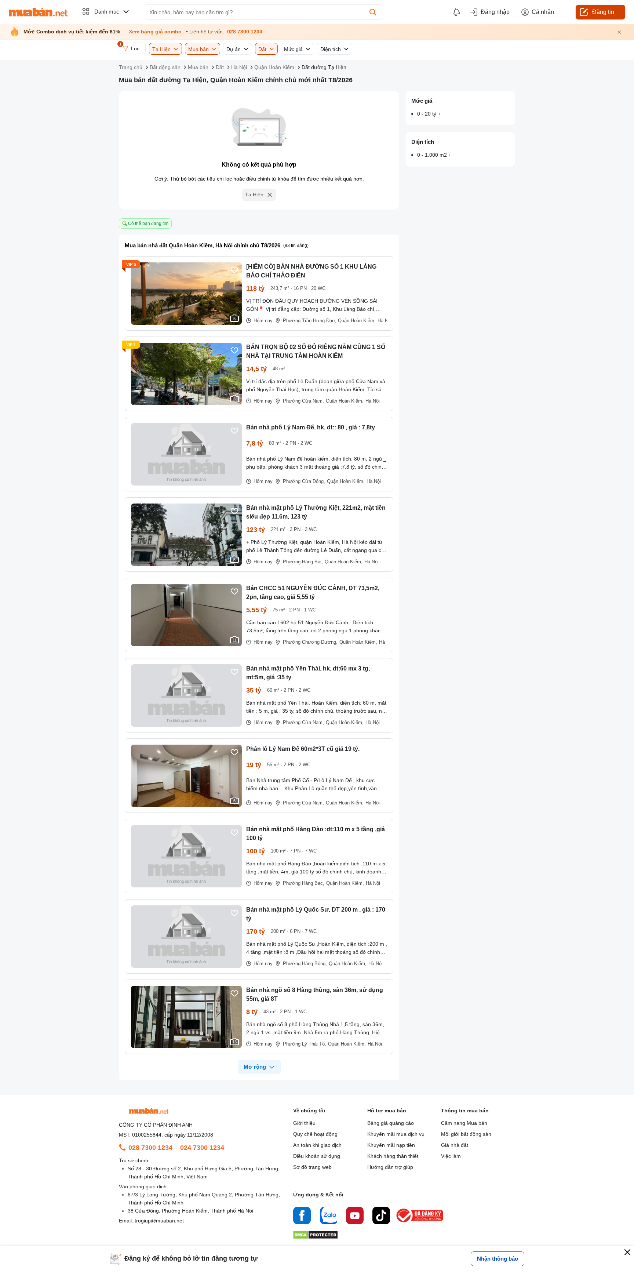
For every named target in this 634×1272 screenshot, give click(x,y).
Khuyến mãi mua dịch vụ (396, 1134)
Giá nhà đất (454, 1145)
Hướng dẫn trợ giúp (390, 1167)
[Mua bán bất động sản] (38, 12)
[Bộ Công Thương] (420, 1223)
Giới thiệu (304, 1123)
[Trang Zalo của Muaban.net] (328, 1216)
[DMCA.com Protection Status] (315, 1237)
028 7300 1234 (244, 31)
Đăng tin (603, 12)
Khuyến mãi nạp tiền (391, 1145)
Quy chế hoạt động (315, 1134)
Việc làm (451, 1156)
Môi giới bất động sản (466, 1134)
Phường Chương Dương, (310, 642)
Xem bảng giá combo (155, 31)
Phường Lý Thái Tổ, (304, 1044)
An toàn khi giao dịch (317, 1145)
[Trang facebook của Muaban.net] (302, 1216)
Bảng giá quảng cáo (390, 1123)
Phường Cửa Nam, (303, 401)
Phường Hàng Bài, (303, 561)
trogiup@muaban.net (159, 1221)
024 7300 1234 (202, 1147)
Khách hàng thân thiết (392, 1156)
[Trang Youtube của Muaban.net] (355, 1216)
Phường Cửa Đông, (304, 481)
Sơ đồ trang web (312, 1167)
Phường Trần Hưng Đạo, (309, 320)
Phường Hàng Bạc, (303, 883)
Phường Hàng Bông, (305, 963)
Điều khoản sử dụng (316, 1156)
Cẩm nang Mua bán (464, 1123)
